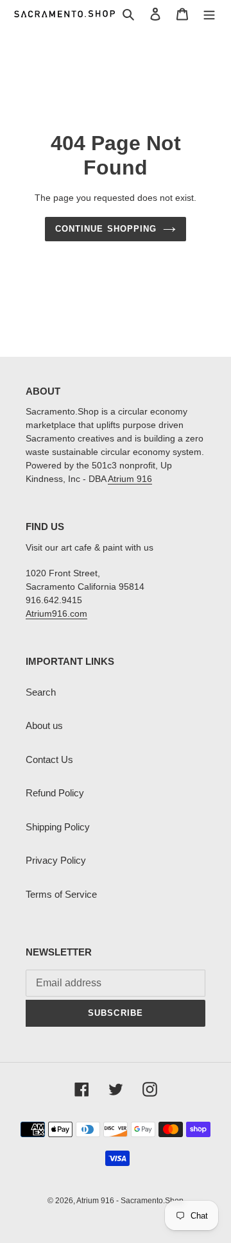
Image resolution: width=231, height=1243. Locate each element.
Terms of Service (61, 894)
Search (41, 692)
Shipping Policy (58, 826)
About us (44, 725)
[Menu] (209, 14)
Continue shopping (106, 229)
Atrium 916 (130, 479)
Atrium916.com (56, 613)
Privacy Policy (56, 860)
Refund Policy (55, 792)
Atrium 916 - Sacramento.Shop (130, 1200)
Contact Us (49, 759)
